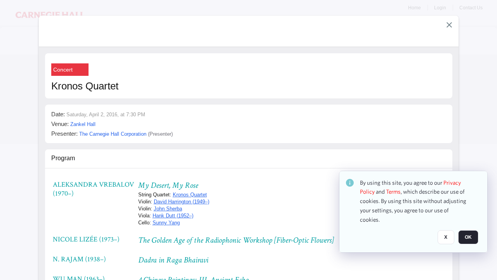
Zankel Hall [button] (83, 124)
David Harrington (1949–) (181, 202)
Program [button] (63, 158)
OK (468, 237)
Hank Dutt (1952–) (173, 216)
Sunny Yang (166, 223)
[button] (449, 25)
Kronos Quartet (190, 195)
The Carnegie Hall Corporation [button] (112, 134)
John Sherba (168, 209)
